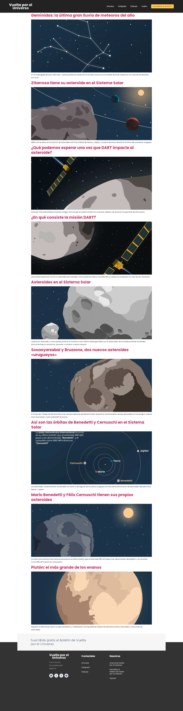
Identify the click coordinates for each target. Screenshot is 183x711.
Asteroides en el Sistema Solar (61, 282)
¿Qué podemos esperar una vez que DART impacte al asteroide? (82, 150)
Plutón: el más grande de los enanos (66, 567)
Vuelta (144, 6)
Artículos (110, 6)
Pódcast (133, 6)
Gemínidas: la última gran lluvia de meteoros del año (83, 15)
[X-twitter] (56, 676)
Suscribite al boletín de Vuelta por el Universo (117, 671)
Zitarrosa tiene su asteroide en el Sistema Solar (77, 83)
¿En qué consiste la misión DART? (63, 217)
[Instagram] (61, 676)
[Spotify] (66, 676)
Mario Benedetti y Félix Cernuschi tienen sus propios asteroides (82, 497)
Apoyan (113, 678)
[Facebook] (51, 676)
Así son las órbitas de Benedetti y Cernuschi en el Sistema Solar (87, 425)
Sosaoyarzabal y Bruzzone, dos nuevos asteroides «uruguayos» (80, 352)
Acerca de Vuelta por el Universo (117, 664)
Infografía (122, 6)
